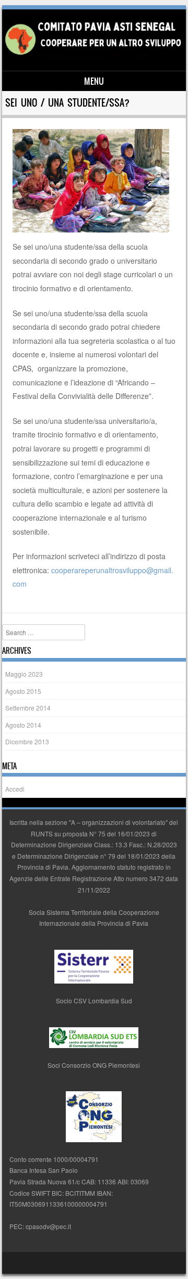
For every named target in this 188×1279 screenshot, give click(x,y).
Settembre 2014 (28, 707)
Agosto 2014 (23, 724)
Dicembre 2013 (27, 741)
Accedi (15, 788)
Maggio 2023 (24, 673)
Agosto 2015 (23, 691)
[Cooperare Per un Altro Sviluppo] (92, 53)
